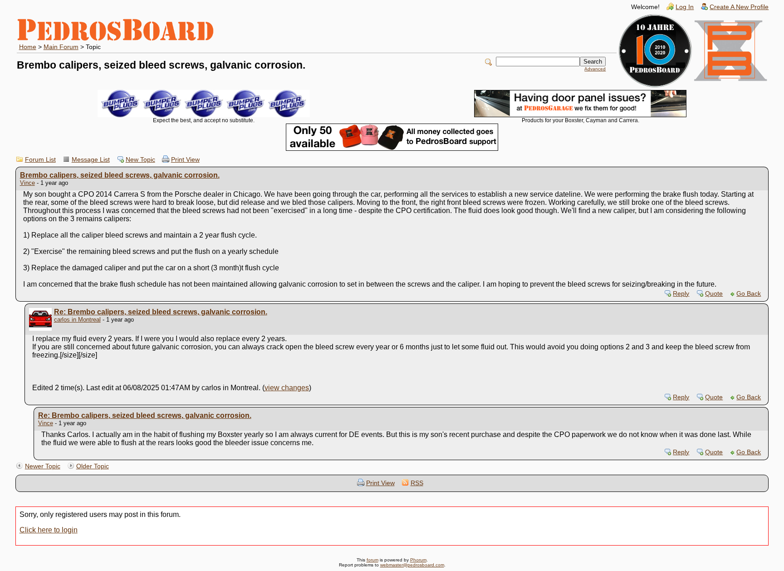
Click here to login (49, 530)
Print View (185, 159)
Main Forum (61, 47)
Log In (685, 7)
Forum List (40, 159)
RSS (417, 483)
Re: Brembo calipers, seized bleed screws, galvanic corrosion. (160, 312)
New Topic (140, 159)
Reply (681, 293)
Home (27, 47)
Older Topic (92, 466)
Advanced (595, 68)
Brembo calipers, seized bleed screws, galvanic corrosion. (120, 175)
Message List (91, 159)
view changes (287, 388)
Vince (27, 182)
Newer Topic (42, 466)
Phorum (418, 559)
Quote (714, 293)
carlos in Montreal (77, 319)
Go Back (748, 293)
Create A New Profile (739, 7)
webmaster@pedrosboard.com (412, 564)
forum (372, 559)
